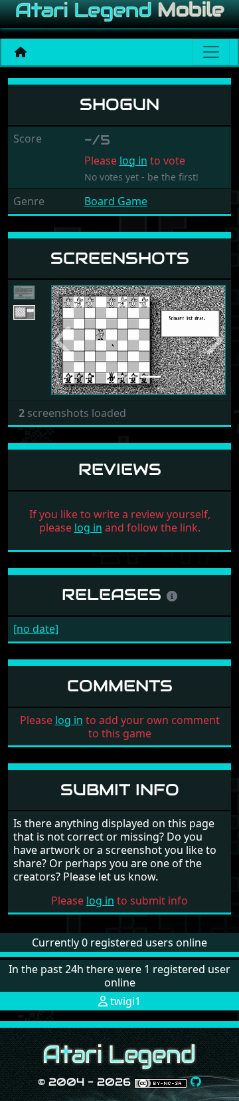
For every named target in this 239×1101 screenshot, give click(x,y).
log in (133, 160)
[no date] (35, 628)
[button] (64, 340)
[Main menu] (211, 52)
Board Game (115, 201)
